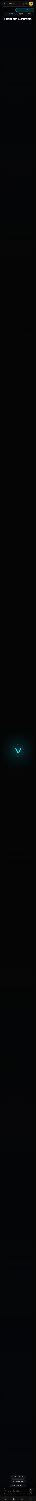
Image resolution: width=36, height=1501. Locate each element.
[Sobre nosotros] (22, 1499)
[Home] (6, 1499)
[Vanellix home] (12, 3)
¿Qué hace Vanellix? (18, 1477)
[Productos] (14, 1499)
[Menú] (30, 1499)
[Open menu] (4, 3)
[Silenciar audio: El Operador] (31, 1489)
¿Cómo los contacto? (18, 1485)
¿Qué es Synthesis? (18, 1481)
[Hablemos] (31, 4)
